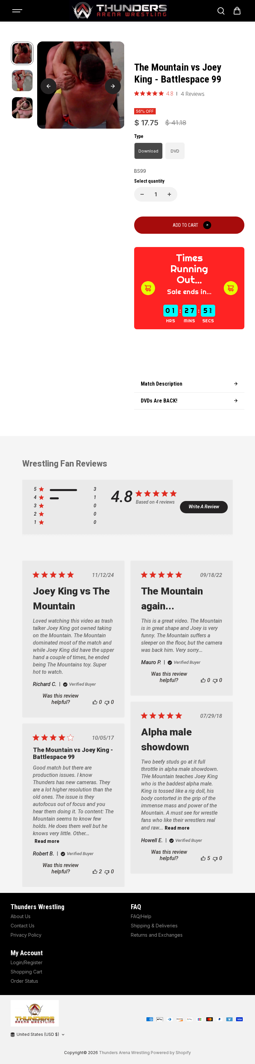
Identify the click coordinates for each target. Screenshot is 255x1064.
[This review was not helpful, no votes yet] (107, 702)
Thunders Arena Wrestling (124, 1052)
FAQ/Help (141, 916)
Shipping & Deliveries (154, 925)
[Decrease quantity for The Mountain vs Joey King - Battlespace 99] (142, 194)
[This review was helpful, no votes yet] (95, 702)
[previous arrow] (48, 86)
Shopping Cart (26, 971)
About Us (21, 916)
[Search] (220, 11)
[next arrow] (113, 86)
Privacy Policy (26, 935)
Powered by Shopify (171, 1052)
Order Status (24, 981)
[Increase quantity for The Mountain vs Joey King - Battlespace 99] (169, 194)
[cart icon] (237, 11)
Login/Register (26, 962)
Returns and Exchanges (157, 935)
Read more (177, 828)
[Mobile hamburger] (18, 11)
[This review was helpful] (203, 858)
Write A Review (204, 506)
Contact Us (23, 925)
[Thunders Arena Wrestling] (119, 11)
